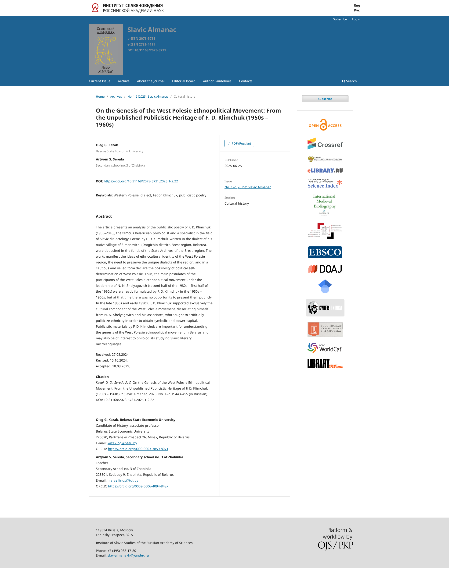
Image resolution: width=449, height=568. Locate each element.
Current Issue (99, 81)
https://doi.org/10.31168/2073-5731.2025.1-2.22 (141, 181)
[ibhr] (325, 231)
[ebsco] (325, 252)
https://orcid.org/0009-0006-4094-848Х (138, 486)
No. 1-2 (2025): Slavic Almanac (147, 96)
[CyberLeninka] (325, 307)
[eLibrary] (325, 170)
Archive (124, 81)
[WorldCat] (325, 348)
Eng (357, 5)
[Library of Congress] (325, 363)
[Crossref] (325, 143)
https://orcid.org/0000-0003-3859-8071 (138, 449)
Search (351, 81)
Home (100, 96)
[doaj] (325, 268)
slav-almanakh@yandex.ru (128, 555)
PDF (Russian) (241, 143)
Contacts (246, 81)
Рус (357, 10)
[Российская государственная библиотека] (325, 329)
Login (356, 19)
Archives (116, 96)
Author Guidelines (217, 81)
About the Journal (151, 81)
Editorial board (184, 81)
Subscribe (340, 19)
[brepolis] (325, 205)
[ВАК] (325, 159)
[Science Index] (325, 183)
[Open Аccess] (325, 125)
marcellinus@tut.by (123, 480)
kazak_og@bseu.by (122, 443)
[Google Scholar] (325, 286)
